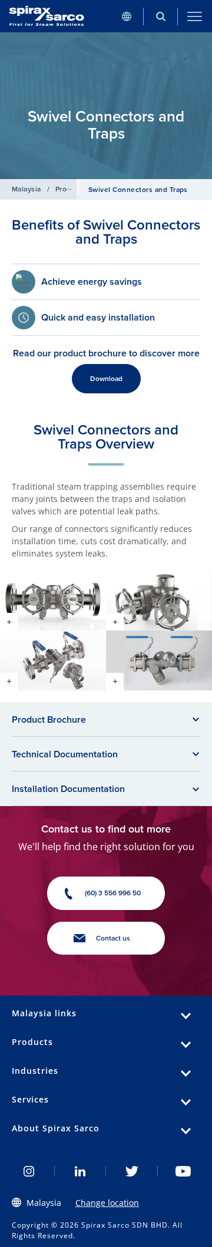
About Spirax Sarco (56, 1128)
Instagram (29, 1171)
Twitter (132, 1171)
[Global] (126, 16)
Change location (107, 1202)
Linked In (81, 1171)
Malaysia (26, 189)
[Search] (160, 16)
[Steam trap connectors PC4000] (53, 601)
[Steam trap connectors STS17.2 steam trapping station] (53, 660)
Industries (35, 1070)
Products (70, 189)
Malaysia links (44, 1013)
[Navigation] (195, 16)
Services (30, 1099)
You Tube (184, 1171)
